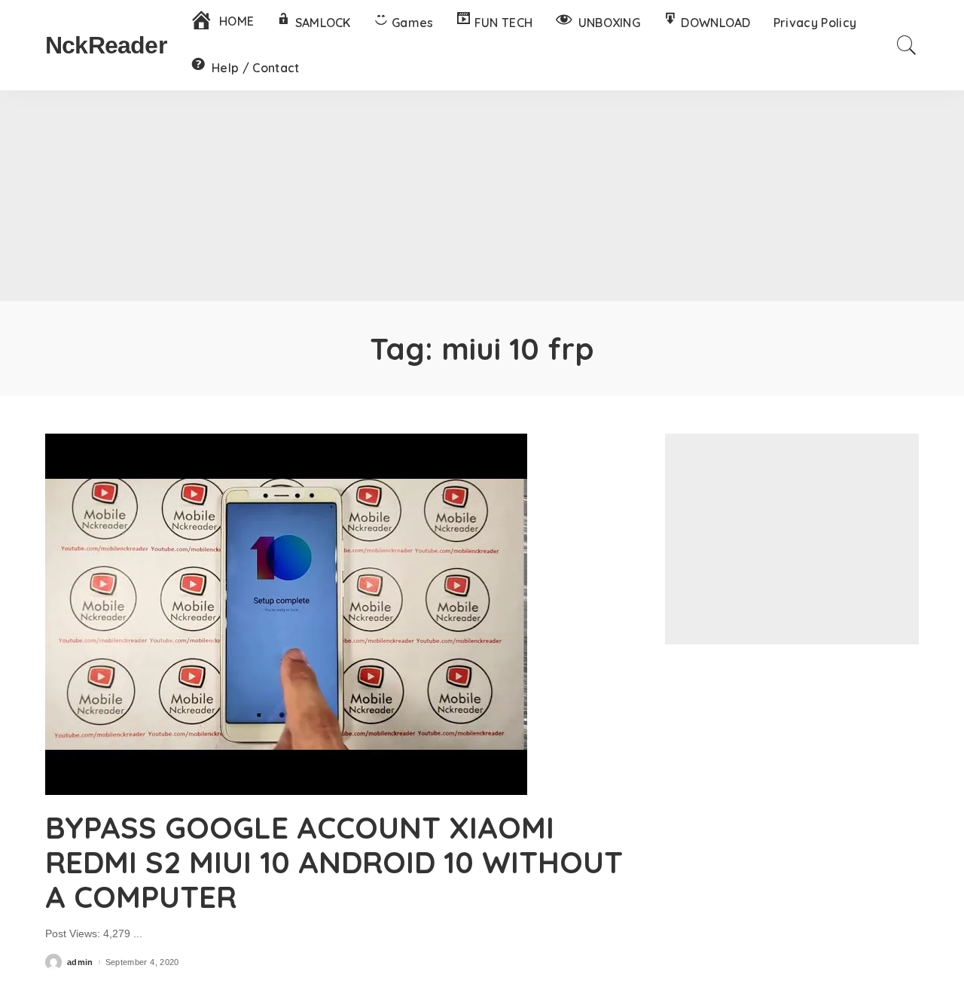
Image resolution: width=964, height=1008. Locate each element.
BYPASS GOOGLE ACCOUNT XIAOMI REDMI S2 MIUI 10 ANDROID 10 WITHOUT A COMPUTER (334, 862)
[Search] (907, 45)
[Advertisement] (482, 195)
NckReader (105, 45)
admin (80, 962)
